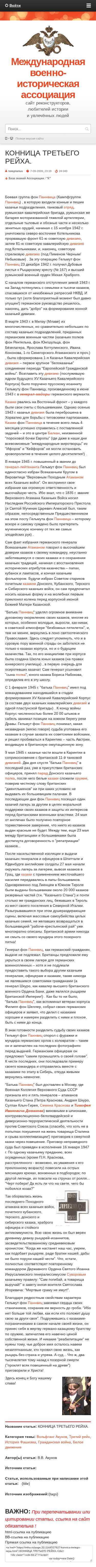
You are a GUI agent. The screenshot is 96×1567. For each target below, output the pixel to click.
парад (43, 773)
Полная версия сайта (30, 138)
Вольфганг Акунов (52, 1437)
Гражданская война (54, 1442)
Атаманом (74, 477)
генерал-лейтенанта (22, 467)
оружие (81, 778)
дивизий (80, 703)
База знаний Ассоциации (26, 178)
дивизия (12, 363)
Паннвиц (12, 202)
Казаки (10, 402)
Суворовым (76, 1274)
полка (21, 674)
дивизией (13, 763)
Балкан (54, 433)
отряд (68, 207)
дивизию (74, 238)
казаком (29, 584)
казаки (53, 778)
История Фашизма (20, 1442)
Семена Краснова (55, 1105)
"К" (48, 178)
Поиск (87, 128)
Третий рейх (79, 1437)
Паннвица (47, 197)
